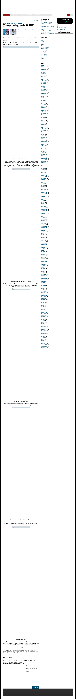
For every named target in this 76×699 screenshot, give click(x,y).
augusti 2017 (43, 198)
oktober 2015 (43, 229)
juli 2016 (42, 216)
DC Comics (25, 650)
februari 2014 (43, 257)
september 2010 (44, 315)
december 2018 (44, 175)
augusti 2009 (43, 333)
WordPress (15, 692)
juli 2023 (42, 97)
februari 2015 (43, 240)
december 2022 (44, 107)
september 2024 (44, 80)
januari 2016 (43, 224)
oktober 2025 (43, 69)
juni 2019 (43, 166)
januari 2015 (43, 241)
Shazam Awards (44, 54)
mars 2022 (43, 120)
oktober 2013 (43, 262)
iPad (42, 45)
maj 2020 (43, 151)
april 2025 (43, 73)
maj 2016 (43, 219)
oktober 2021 (43, 127)
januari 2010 (43, 326)
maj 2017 (43, 202)
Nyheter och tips (8, 23)
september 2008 (44, 349)
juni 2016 (43, 217)
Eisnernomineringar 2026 (46, 23)
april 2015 (43, 237)
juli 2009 (42, 334)
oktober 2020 (43, 144)
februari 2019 (43, 172)
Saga (8, 652)
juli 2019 (42, 165)
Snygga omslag (18, 23)
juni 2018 (43, 183)
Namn (27, 665)
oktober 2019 (43, 161)
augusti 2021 (43, 130)
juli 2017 (42, 199)
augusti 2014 (43, 248)
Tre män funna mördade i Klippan (47, 33)
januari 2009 (43, 343)
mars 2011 (43, 306)
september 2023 (44, 94)
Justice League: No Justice (24, 651)
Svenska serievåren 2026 (46, 30)
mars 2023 (43, 103)
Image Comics (9, 651)
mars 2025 (43, 75)
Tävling (42, 58)
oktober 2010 (43, 313)
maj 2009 (43, 337)
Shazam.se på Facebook (68, 1)
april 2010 (43, 322)
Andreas (14, 26)
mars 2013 (43, 272)
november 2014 (44, 244)
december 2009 (44, 327)
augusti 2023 (43, 96)
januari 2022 (43, 123)
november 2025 (44, 68)
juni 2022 (43, 116)
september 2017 (44, 196)
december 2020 (44, 141)
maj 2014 (43, 253)
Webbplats (28, 671)
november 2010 (44, 312)
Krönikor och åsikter (45, 47)
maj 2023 (43, 100)
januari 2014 (43, 258)
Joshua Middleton (16, 651)
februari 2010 (43, 325)
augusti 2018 (43, 181)
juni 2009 (43, 336)
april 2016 (43, 220)
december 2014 (44, 243)
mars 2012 (43, 289)
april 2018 (43, 186)
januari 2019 (43, 174)
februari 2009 (43, 342)
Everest (42, 25)
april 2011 (43, 305)
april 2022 (43, 118)
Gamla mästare (44, 27)
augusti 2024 (43, 82)
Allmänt (42, 38)
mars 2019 (43, 171)
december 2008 (44, 344)
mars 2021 (43, 137)
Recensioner (43, 51)
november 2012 (44, 278)
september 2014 (44, 247)
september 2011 (44, 298)
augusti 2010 (43, 316)
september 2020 (44, 145)
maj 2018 (43, 185)
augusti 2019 (43, 164)
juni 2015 (43, 234)
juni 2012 (43, 285)
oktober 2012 (43, 279)
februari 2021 (43, 138)
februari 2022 (43, 121)
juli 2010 (42, 318)
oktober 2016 (43, 212)
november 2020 (44, 142)
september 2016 (44, 213)
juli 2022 (42, 114)
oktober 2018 (43, 178)
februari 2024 (43, 89)
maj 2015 (43, 236)
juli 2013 (42, 267)
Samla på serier (44, 52)
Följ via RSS (52, 1)
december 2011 (44, 294)
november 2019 (44, 159)
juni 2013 (43, 268)
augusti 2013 (43, 265)
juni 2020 (43, 150)
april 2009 (43, 339)
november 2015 (44, 227)
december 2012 (44, 277)
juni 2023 (43, 99)
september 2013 (44, 264)
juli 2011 (42, 301)
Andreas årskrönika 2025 (46, 32)
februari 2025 (43, 76)
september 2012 (44, 281)
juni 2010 (43, 319)
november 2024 (44, 77)
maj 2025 (43, 72)
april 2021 (43, 135)
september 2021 (44, 128)
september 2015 (44, 230)
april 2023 (43, 101)
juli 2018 (42, 182)
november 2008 (44, 346)
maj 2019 (43, 168)
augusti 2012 (43, 282)
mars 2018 (43, 188)
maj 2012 (43, 286)
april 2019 (43, 169)
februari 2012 (43, 291)
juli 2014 (42, 250)
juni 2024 (43, 83)
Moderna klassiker (44, 48)
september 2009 (44, 332)
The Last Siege (22, 652)
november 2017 (44, 193)
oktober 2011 (43, 296)
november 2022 (44, 109)
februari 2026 (43, 66)
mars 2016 (43, 222)
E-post (31, 668)
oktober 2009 (43, 330)
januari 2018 (43, 190)
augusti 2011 (43, 299)
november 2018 (44, 176)
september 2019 (44, 162)
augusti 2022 (43, 113)
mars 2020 (43, 154)
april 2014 (43, 254)
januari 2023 (43, 106)
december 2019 (44, 158)
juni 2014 (43, 251)
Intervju (42, 44)
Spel (42, 57)
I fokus (42, 43)
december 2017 (44, 192)
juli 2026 (42, 65)
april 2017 (43, 203)
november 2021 (44, 125)
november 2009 (44, 329)
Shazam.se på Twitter (59, 1)
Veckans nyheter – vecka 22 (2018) (11, 19)
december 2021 (44, 124)
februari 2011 (43, 308)
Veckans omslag (28, 652)
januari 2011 (43, 309)
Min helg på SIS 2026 (45, 20)
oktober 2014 (43, 246)
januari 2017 (43, 207)
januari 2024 (43, 90)
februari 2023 (43, 104)
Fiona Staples (30, 650)
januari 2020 (43, 157)
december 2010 (44, 310)
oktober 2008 (43, 347)
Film (42, 40)
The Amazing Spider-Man (14, 652)
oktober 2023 (43, 93)
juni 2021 (43, 133)
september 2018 (44, 179)
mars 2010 (43, 323)
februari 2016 (43, 223)
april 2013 (43, 271)
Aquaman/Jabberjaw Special (18, 650)
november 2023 (44, 92)
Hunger (42, 29)
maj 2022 (43, 117)
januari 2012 (43, 292)
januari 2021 (43, 140)
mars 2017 (43, 205)
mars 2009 (43, 340)
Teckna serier (43, 59)
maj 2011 (43, 303)
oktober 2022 (43, 110)
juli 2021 (42, 131)
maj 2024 (43, 85)
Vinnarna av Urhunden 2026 (46, 22)
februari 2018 (43, 189)
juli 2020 (42, 148)
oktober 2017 (43, 195)
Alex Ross (10, 650)
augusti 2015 (43, 231)
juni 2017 (43, 200)
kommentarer (21, 26)
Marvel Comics (32, 651)
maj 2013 (43, 270)
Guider (42, 41)
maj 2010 (43, 320)
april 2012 (43, 288)
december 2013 (44, 260)
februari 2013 (43, 274)
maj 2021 (43, 134)
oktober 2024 (43, 79)
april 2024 (43, 86)
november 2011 (44, 295)
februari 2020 (43, 155)
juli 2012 (42, 284)
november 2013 (44, 261)
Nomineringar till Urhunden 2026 (47, 26)
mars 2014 (43, 255)
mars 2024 (43, 87)
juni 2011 (43, 302)
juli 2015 (42, 233)
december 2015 (44, 226)
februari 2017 (43, 206)
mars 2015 (43, 238)
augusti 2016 (43, 214)
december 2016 (44, 209)
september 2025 (44, 70)
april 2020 (43, 152)
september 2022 (44, 111)
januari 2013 (43, 275)
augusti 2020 (43, 147)
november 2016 (44, 210)
